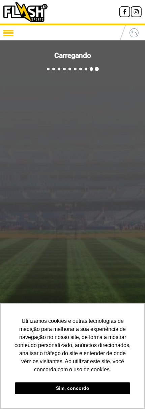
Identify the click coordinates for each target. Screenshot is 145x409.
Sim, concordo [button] (72, 388)
